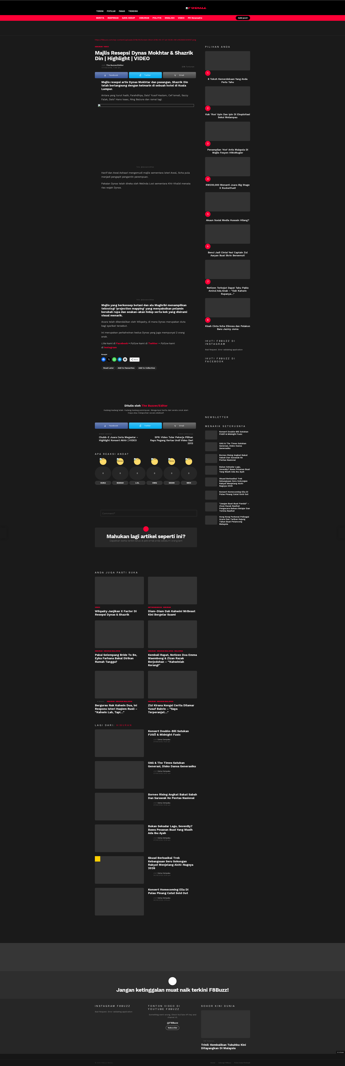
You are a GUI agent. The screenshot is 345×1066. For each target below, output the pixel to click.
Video (97, 607)
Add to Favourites (126, 368)
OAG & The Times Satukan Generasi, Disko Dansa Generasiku (172, 764)
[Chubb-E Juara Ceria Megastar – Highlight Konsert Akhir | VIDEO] (3, 533)
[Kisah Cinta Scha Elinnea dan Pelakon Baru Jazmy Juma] (227, 307)
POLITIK (157, 18)
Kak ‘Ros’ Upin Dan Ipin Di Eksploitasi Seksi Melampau (227, 116)
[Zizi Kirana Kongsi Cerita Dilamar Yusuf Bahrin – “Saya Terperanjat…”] (172, 684)
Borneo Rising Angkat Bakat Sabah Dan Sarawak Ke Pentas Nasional (172, 796)
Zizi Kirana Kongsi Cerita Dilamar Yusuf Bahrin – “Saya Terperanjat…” (171, 709)
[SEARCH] (225, 18)
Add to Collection (147, 368)
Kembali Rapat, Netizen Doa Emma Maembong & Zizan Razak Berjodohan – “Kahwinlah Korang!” (172, 660)
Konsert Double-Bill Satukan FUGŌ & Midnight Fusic (168, 732)
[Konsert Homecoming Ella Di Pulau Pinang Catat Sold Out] (119, 901)
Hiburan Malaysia (112, 651)
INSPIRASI (113, 18)
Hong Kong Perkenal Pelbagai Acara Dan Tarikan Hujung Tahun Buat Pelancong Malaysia (234, 520)
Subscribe (172, 1028)
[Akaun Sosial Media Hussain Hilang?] (227, 201)
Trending (133, 11)
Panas (122, 11)
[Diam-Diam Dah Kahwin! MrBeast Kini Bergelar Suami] (172, 590)
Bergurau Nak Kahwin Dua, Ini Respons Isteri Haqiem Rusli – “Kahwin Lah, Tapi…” (116, 709)
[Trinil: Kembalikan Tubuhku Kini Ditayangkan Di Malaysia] (225, 1024)
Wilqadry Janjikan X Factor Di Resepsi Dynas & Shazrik (116, 612)
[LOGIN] (230, 18)
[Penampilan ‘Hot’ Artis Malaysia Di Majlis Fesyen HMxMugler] (227, 131)
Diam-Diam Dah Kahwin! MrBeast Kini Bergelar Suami (171, 612)
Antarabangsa (155, 607)
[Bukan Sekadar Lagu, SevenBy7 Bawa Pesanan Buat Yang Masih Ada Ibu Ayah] (119, 838)
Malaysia (178, 651)
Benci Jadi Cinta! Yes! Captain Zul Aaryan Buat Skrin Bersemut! (228, 254)
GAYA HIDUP (128, 18)
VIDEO (181, 18)
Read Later (108, 368)
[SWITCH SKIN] (220, 18)
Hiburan (167, 607)
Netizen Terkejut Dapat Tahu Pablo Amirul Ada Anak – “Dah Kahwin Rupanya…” (228, 290)
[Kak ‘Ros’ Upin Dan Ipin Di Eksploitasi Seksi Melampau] (227, 96)
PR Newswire (195, 18)
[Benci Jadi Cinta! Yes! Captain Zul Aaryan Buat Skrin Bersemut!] (227, 234)
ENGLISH (170, 18)
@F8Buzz (172, 1022)
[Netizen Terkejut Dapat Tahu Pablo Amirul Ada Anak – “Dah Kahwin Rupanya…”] (227, 269)
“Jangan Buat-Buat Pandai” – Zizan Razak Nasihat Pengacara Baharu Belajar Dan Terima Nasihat (234, 507)
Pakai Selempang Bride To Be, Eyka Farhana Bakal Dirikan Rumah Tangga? (116, 658)
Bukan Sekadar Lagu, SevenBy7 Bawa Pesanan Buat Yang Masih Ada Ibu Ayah (170, 829)
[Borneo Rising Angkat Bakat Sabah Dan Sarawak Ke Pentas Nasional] (119, 806)
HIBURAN (144, 18)
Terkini (100, 11)
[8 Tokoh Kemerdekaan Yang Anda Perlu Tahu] (227, 60)
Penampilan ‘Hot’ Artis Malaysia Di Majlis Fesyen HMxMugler (227, 151)
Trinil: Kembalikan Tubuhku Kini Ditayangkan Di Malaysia (223, 1046)
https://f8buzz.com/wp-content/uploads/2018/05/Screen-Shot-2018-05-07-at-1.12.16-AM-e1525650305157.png (145, 40)
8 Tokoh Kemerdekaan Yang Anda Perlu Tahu (227, 80)
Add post (243, 18)
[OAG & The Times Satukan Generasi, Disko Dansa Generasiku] (119, 775)
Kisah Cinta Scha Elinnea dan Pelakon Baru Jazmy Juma (227, 328)
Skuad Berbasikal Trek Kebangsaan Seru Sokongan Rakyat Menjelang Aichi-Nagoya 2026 (170, 863)
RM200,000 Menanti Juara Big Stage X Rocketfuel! (228, 186)
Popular (111, 11)
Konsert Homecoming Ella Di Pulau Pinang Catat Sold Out (168, 891)
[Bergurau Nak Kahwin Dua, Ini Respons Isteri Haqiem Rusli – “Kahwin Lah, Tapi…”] (119, 684)
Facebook (122, 343)
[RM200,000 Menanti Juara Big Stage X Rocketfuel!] (227, 166)
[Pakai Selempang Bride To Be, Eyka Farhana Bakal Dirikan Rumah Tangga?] (119, 634)
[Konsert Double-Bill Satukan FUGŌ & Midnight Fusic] (119, 743)
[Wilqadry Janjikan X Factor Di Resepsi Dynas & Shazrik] (119, 590)
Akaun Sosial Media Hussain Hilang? (227, 220)
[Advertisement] (144, 28)
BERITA (100, 18)
